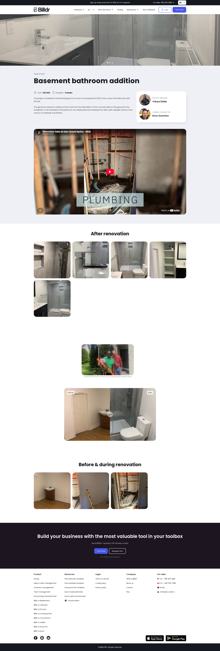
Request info (117, 551)
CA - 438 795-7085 (168, 583)
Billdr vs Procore (40, 609)
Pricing (120, 9)
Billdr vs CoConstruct (42, 618)
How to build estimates (74, 592)
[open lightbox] (52, 260)
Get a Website (149, 9)
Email (162, 587)
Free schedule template (74, 583)
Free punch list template (74, 587)
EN (180, 2)
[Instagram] (42, 638)
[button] (163, 2)
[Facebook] (35, 638)
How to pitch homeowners (75, 596)
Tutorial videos (73, 600)
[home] (42, 9)
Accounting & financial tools (45, 596)
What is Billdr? (131, 579)
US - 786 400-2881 (167, 579)
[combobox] (182, 2)
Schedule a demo (167, 592)
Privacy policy (100, 587)
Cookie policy (100, 583)
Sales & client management (45, 583)
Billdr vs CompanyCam (43, 614)
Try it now (179, 9)
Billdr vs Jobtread (40, 605)
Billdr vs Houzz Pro (41, 627)
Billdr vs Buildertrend (42, 600)
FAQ (128, 592)
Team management (42, 592)
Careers (129, 587)
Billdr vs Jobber (39, 622)
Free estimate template (74, 579)
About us (129, 583)
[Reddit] (48, 638)
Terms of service (102, 579)
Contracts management (44, 587)
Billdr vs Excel (39, 631)
